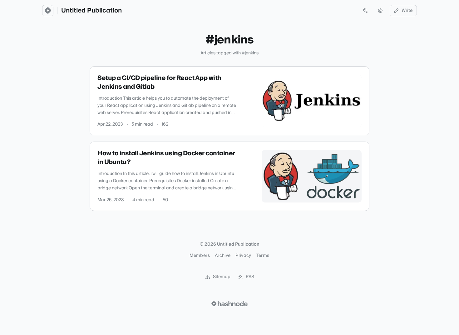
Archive (222, 255)
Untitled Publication (91, 10)
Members (200, 255)
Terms (262, 255)
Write (407, 10)
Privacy (243, 255)
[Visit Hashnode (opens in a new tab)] (229, 304)
